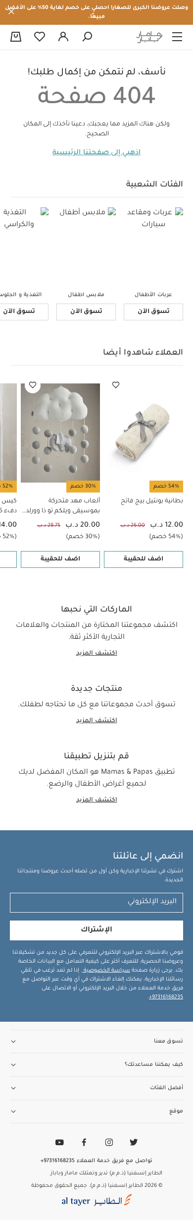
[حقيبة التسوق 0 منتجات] (16, 38)
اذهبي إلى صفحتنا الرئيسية (96, 153)
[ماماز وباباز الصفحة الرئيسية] (149, 37)
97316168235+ (166, 997)
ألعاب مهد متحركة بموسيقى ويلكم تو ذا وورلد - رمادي (61, 507)
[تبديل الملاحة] (177, 37)
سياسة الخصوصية (106, 971)
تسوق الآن (154, 311)
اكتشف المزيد (96, 653)
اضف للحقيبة (143, 559)
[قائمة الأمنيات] (116, 385)
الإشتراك (96, 930)
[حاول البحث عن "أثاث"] (87, 37)
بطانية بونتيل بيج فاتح (152, 501)
